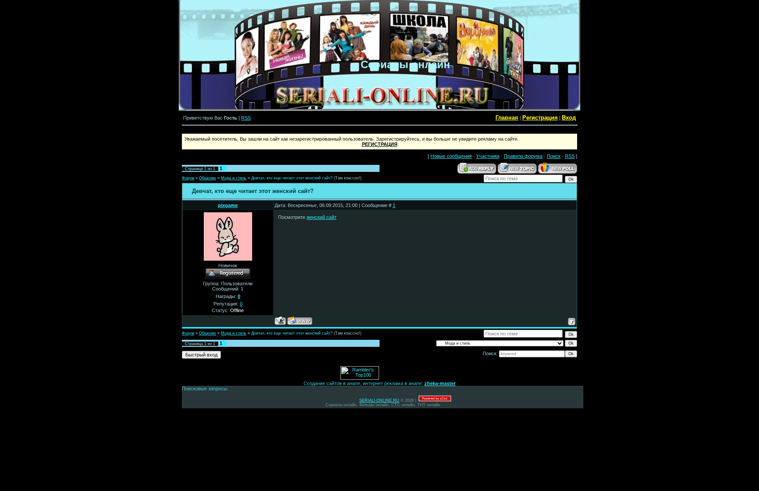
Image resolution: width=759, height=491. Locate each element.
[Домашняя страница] (299, 320)
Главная (506, 117)
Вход (569, 117)
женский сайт (321, 217)
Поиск (553, 156)
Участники (487, 156)
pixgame (228, 205)
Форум (188, 178)
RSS (246, 117)
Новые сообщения (451, 156)
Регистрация (540, 117)
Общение (207, 178)
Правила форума (523, 156)
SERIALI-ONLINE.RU (379, 400)
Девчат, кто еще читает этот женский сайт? (292, 178)
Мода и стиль (233, 178)
